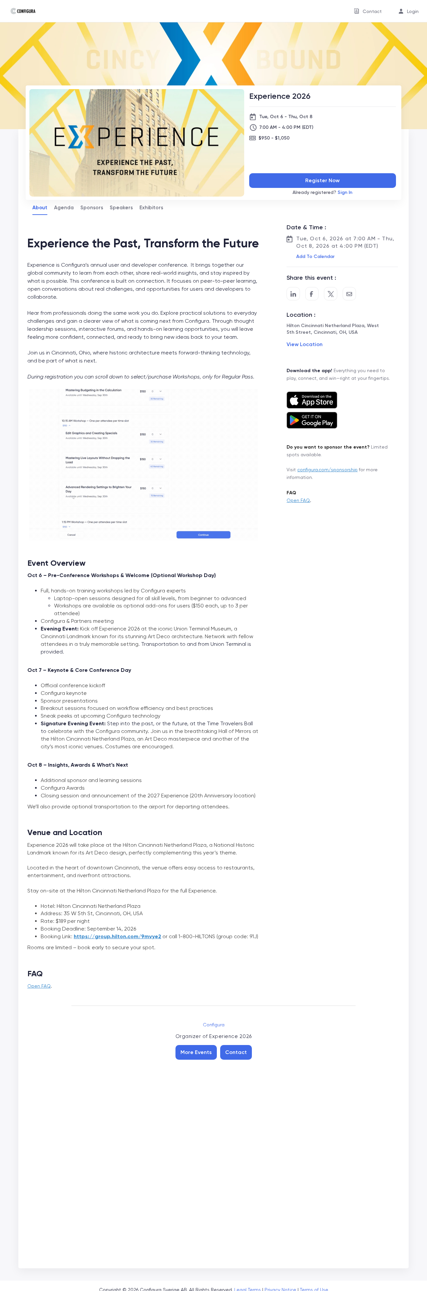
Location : (301, 314)
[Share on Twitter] (330, 293)
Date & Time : (306, 227)
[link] (20, 11)
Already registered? (322, 192)
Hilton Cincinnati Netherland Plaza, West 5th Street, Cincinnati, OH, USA (333, 329)
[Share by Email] (349, 293)
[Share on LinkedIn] (293, 293)
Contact (236, 1052)
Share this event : (311, 277)
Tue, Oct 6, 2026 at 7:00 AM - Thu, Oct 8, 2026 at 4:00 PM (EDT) (345, 242)
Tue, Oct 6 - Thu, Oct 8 (286, 116)
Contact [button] (372, 11)
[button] (315, 256)
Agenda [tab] (64, 208)
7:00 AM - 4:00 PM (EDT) (286, 127)
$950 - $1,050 (274, 138)
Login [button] (413, 11)
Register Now (322, 180)
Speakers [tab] (121, 208)
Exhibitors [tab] (151, 208)
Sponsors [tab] (91, 208)
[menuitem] (367, 11)
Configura (214, 1024)
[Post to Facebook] (312, 293)
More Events (196, 1052)
